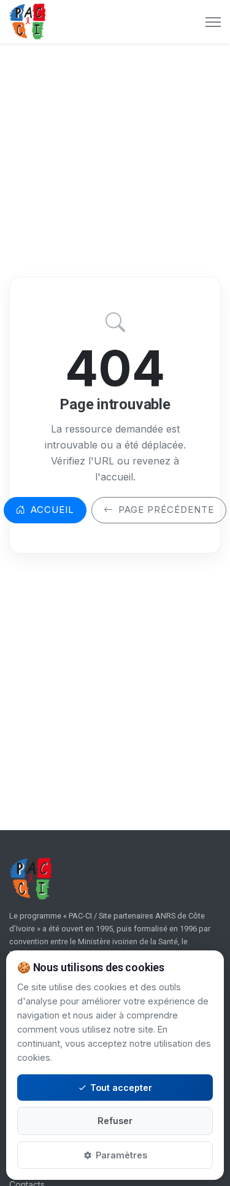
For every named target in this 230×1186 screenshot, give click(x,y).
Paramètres (121, 1155)
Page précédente (166, 509)
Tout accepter (121, 1087)
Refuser (115, 1120)
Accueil (52, 509)
